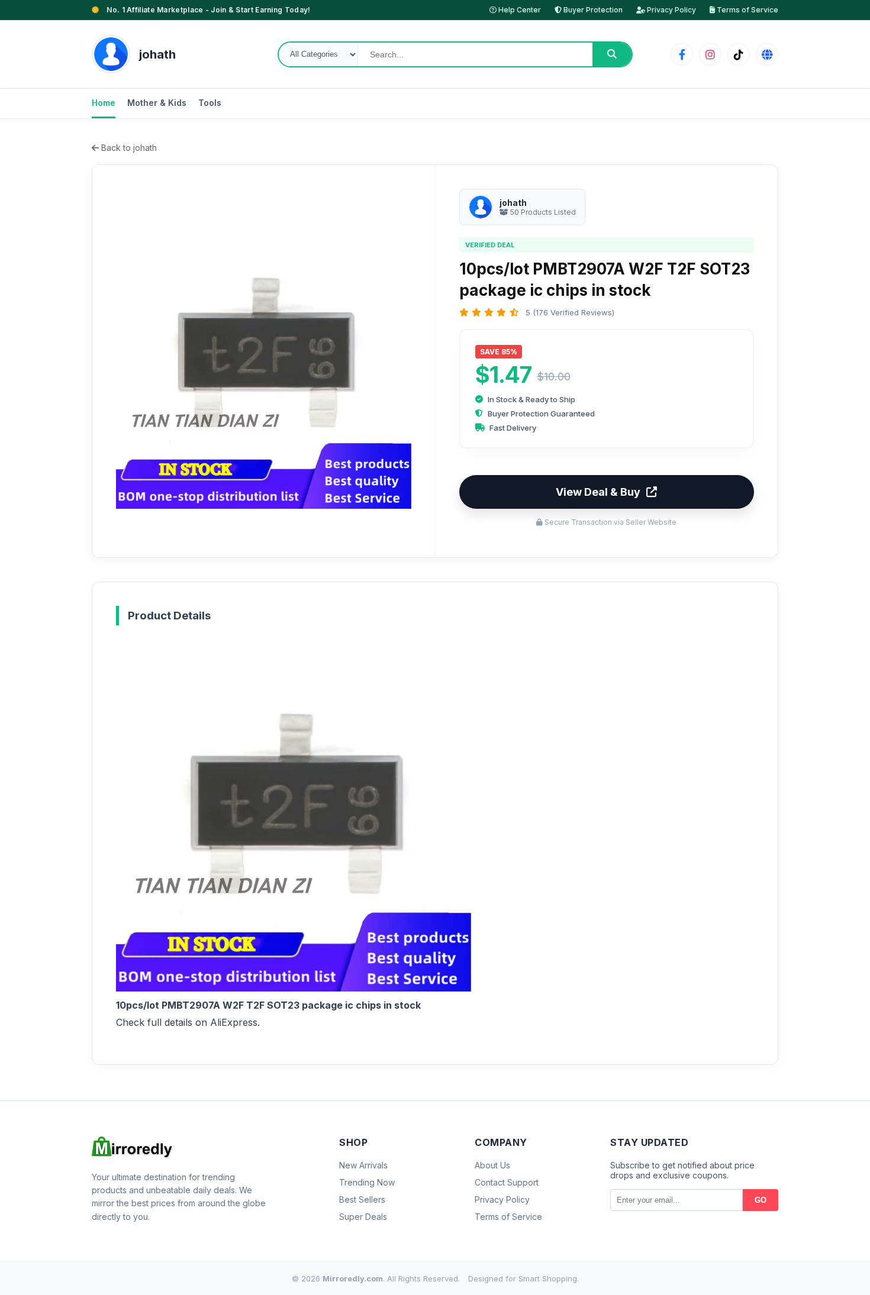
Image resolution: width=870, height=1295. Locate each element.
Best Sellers (362, 1199)
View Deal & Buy (598, 492)
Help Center (519, 9)
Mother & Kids (156, 103)
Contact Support (507, 1182)
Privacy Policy (670, 9)
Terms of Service (746, 9)
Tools (209, 103)
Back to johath (128, 148)
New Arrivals (363, 1165)
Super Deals (363, 1217)
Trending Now (367, 1182)
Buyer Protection (592, 9)
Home (103, 103)
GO (760, 1200)
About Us (492, 1165)
